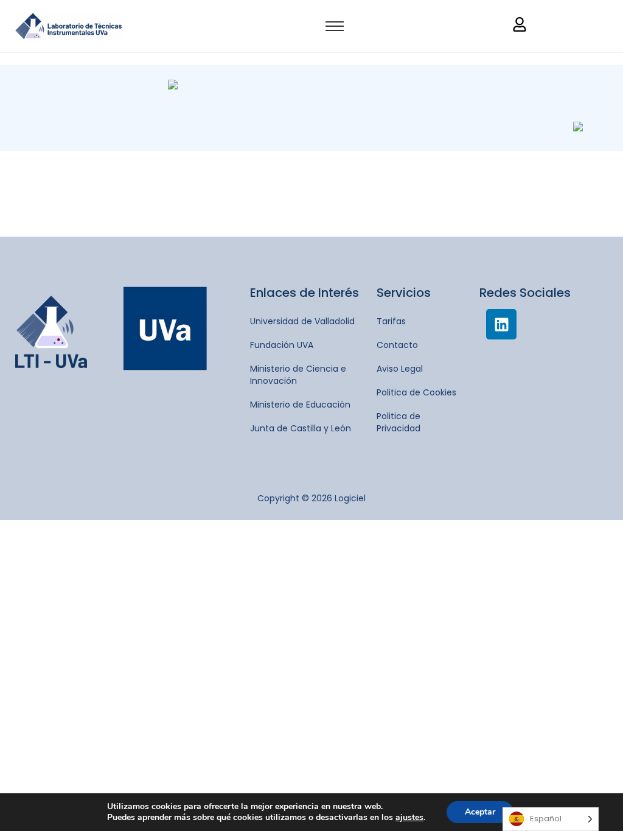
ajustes (409, 817)
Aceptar (480, 812)
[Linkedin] (501, 324)
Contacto (397, 345)
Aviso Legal (400, 369)
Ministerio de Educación (300, 404)
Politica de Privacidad (398, 422)
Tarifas (391, 321)
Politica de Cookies (416, 392)
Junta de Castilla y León (300, 428)
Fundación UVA (281, 345)
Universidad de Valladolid (302, 321)
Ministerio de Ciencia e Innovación (298, 375)
